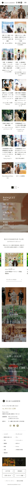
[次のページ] (18, 187)
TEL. (14, 368)
